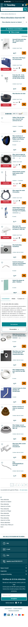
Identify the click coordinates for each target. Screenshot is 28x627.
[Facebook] (16, 603)
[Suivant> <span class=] (26, 22)
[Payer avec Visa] (16, 615)
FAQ (8, 543)
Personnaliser (13, 329)
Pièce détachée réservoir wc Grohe (6, 505)
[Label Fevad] (5, 614)
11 (22, 485)
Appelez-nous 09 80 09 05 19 (14, 561)
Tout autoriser (14, 324)
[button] (2, 40)
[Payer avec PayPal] (12, 615)
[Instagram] (21, 603)
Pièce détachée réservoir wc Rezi (5, 514)
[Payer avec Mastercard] (23, 615)
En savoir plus (23, 490)
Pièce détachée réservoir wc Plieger (6, 510)
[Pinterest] (18, 603)
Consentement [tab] (5, 298)
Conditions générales (17, 608)
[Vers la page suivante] (25, 484)
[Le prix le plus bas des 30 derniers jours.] (19, 68)
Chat (8, 555)
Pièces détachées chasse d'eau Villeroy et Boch (7, 525)
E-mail (8, 549)
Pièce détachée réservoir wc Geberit (6, 501)
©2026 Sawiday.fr (8, 608)
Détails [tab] (13, 298)
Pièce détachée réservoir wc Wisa (5, 519)
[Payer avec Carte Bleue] (8, 615)
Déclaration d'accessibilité (14, 610)
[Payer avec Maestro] (19, 615)
